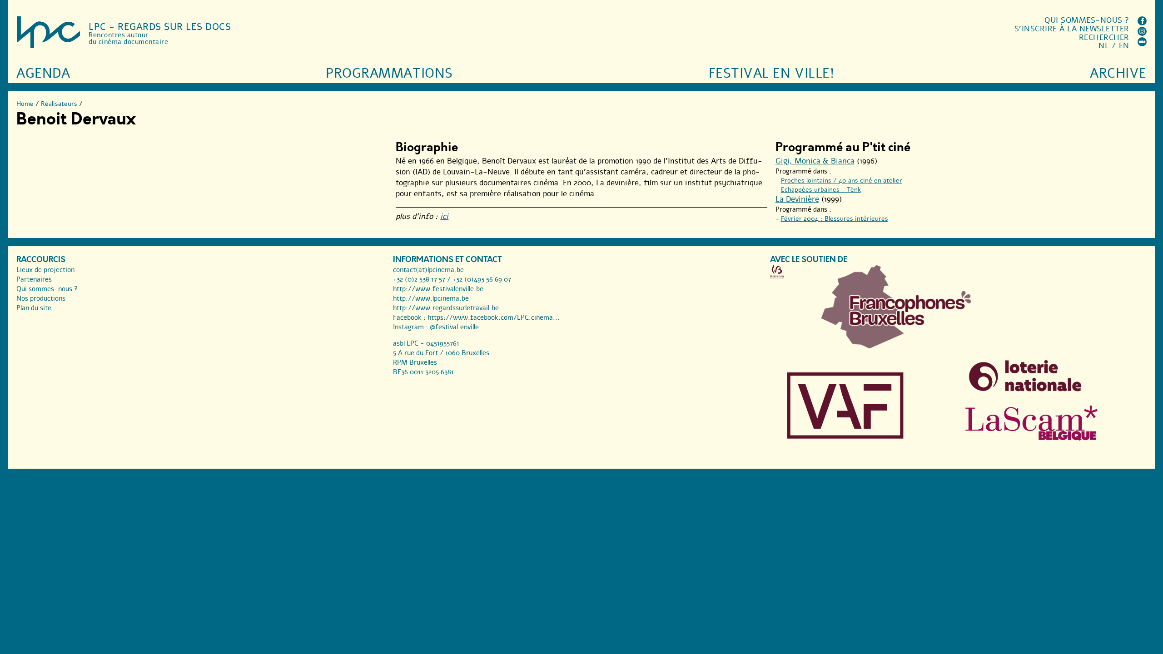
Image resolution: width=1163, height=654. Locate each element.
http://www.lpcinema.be (431, 298)
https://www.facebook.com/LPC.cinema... (493, 317)
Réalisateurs (59, 103)
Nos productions (40, 298)
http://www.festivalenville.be (438, 288)
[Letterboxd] (1142, 44)
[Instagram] (1142, 33)
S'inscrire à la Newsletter (1071, 29)
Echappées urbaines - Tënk (821, 189)
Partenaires (34, 279)
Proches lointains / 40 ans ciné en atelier (841, 180)
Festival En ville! (771, 73)
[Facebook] (1142, 23)
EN (1124, 45)
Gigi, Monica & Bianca (815, 161)
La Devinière (797, 199)
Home (25, 103)
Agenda (43, 73)
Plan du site (33, 307)
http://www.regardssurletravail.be (446, 307)
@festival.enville (454, 327)
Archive (1118, 73)
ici (444, 216)
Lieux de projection (45, 269)
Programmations (389, 73)
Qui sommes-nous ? (1086, 20)
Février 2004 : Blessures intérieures (834, 218)
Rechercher (1104, 37)
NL (1103, 45)
